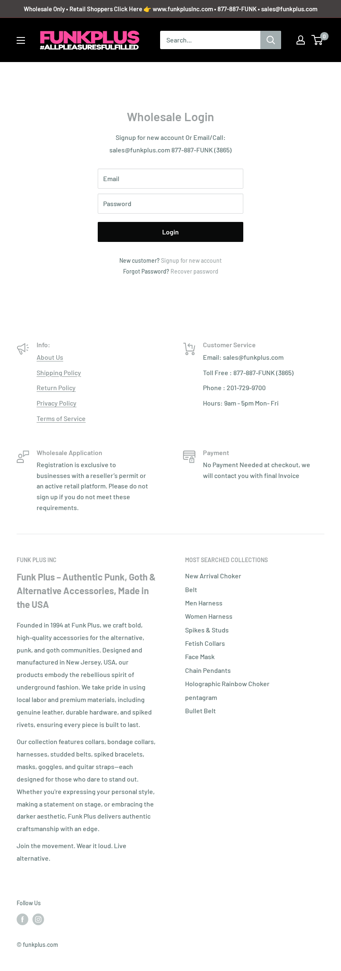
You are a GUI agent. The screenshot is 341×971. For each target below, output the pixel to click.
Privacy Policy (57, 403)
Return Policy (56, 387)
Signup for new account (191, 260)
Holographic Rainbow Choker (227, 683)
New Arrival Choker (213, 576)
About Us (50, 357)
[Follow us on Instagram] (38, 919)
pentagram (201, 697)
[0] (317, 40)
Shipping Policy (59, 372)
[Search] (270, 40)
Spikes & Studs (207, 630)
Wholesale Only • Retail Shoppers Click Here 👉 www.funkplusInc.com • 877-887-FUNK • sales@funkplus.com (170, 8)
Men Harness (203, 603)
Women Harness (208, 616)
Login (170, 232)
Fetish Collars (205, 643)
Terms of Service (61, 418)
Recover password (194, 271)
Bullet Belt (200, 711)
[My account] (301, 40)
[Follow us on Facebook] (22, 919)
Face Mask (200, 656)
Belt (191, 589)
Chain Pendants (208, 670)
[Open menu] (21, 40)
